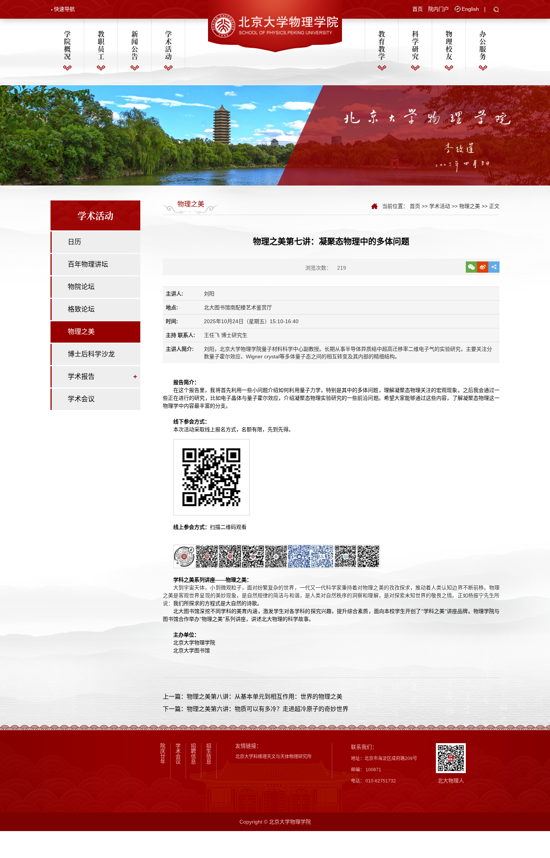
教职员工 (101, 45)
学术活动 (168, 45)
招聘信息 (193, 753)
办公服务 (482, 45)
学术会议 (81, 399)
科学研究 (415, 45)
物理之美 (81, 331)
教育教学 (381, 45)
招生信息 (208, 753)
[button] (496, 10)
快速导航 (64, 9)
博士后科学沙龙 (91, 354)
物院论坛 (81, 287)
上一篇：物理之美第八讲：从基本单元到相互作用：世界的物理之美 (252, 696)
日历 (74, 242)
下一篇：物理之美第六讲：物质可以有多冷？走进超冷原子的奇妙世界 (255, 709)
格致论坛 (81, 309)
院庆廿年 (162, 753)
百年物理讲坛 (88, 264)
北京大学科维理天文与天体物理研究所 (273, 756)
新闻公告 (134, 45)
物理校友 (449, 45)
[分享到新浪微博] (482, 267)
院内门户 (438, 9)
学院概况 (67, 45)
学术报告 (81, 376)
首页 (417, 9)
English (470, 9)
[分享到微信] (471, 267)
